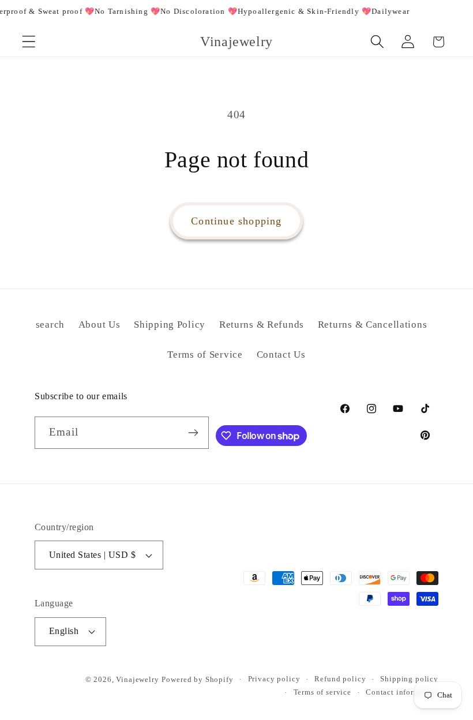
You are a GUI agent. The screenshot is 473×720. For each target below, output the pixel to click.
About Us (99, 324)
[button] (29, 42)
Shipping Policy (169, 324)
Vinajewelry (137, 679)
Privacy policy (274, 678)
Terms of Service (205, 354)
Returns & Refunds (261, 324)
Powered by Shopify (197, 679)
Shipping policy (409, 678)
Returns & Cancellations (372, 324)
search (50, 324)
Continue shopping (236, 221)
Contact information (402, 692)
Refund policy (340, 678)
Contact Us (281, 354)
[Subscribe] (193, 433)
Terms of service (322, 692)
